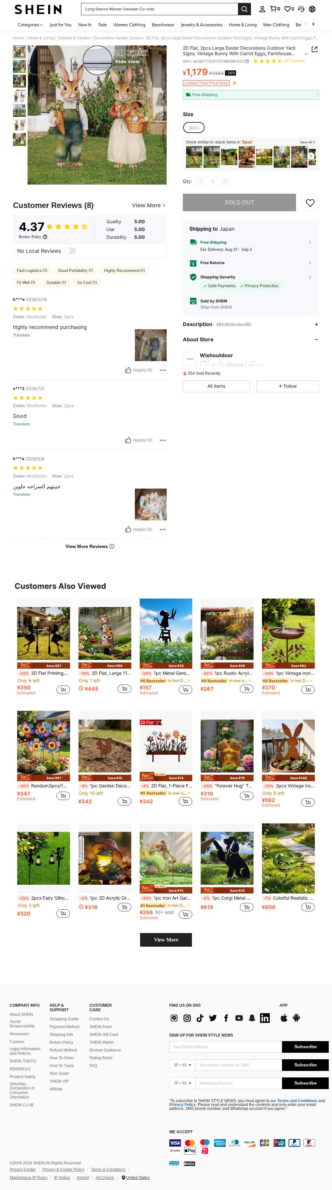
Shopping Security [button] (217, 277)
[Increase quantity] (225, 181)
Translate (21, 335)
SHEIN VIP (59, 1081)
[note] (43, 665)
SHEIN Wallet (101, 1042)
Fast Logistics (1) (32, 270)
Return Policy (61, 1042)
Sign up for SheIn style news (201, 1035)
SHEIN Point (100, 1027)
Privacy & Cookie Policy (63, 1169)
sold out (240, 202)
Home (18, 38)
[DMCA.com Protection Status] (189, 1163)
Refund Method (63, 1050)
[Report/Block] (163, 370)
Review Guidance (105, 1050)
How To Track (62, 1065)
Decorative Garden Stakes (118, 38)
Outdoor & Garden (74, 38)
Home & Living (41, 38)
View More (166, 939)
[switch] (70, 251)
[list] (221, 1018)
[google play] (296, 1021)
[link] (274, 9)
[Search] (244, 9)
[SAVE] (310, 202)
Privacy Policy (182, 1104)
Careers (17, 1041)
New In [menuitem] (85, 24)
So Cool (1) (87, 282)
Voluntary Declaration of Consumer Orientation (22, 1091)
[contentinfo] (249, 1147)
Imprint (83, 1177)
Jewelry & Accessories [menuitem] (201, 24)
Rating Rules (101, 1058)
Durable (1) (56, 282)
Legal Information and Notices (25, 1051)
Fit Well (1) (26, 282)
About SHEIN (21, 1014)
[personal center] (262, 9)
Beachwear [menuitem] (163, 24)
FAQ (93, 1065)
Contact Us (99, 1019)
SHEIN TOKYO (23, 1061)
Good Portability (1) (75, 270)
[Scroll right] (313, 24)
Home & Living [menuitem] (243, 24)
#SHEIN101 (20, 1069)
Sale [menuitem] (102, 24)
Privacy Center (23, 1169)
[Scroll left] (305, 24)
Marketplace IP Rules (28, 1177)
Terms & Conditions (108, 1169)
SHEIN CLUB (21, 1105)
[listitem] (194, 157)
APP (283, 1005)
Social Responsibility (22, 1023)
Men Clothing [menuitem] (276, 24)
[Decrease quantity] (200, 181)
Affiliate (56, 1089)
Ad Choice (105, 1177)
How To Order (62, 1058)
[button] (301, 9)
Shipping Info (61, 1034)
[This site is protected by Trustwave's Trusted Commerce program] (174, 1163)
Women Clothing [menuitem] (129, 24)
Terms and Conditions (297, 1101)
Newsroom (19, 1034)
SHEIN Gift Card (103, 1034)
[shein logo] (38, 9)
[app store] (284, 1021)
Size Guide (59, 1073)
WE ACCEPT (181, 1132)
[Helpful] (128, 370)
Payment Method (64, 1027)
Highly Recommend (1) (124, 270)
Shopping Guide (64, 1019)
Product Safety (22, 1077)
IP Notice (62, 1177)
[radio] (193, 127)
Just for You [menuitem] (61, 24)
